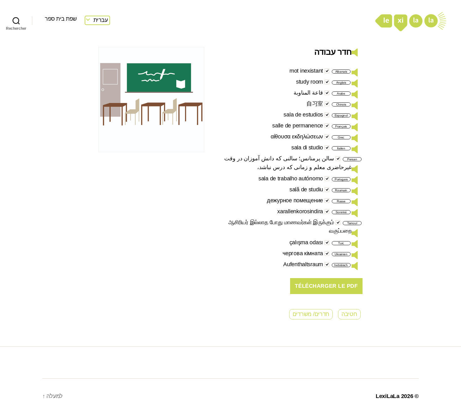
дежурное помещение (295, 200)
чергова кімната (303, 253)
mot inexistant (306, 71)
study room (309, 82)
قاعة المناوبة (308, 93)
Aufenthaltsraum (303, 264)
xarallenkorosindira (300, 211)
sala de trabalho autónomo (290, 178)
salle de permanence (297, 125)
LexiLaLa (388, 396)
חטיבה (349, 314)
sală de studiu (306, 189)
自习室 (314, 104)
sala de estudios (303, 114)
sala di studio (307, 147)
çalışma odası (306, 242)
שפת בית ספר (61, 19)
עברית (100, 20)
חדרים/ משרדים (311, 314)
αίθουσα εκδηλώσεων (297, 136)
